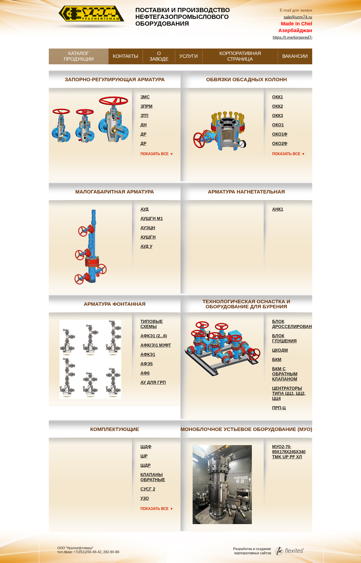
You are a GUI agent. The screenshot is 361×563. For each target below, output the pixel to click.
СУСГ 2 (147, 489)
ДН (143, 124)
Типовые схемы (151, 324)
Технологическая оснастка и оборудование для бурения (246, 304)
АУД (144, 209)
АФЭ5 (146, 363)
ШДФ (145, 446)
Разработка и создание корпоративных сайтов (252, 551)
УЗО (144, 498)
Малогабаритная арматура (114, 191)
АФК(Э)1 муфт (155, 345)
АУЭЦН (147, 227)
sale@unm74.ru (298, 17)
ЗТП (144, 115)
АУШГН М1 (151, 218)
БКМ (276, 359)
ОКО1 (278, 124)
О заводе (158, 56)
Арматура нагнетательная (246, 191)
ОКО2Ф (279, 143)
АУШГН (148, 237)
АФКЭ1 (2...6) (153, 335)
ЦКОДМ (280, 350)
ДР (143, 134)
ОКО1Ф (279, 134)
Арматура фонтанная (115, 304)
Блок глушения (284, 338)
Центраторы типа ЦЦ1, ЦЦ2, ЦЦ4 (288, 393)
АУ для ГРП (153, 382)
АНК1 (277, 209)
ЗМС (145, 96)
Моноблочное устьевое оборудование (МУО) (246, 429)
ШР (144, 456)
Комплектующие (114, 429)
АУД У (146, 246)
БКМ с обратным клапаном (285, 373)
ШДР (145, 465)
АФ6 (144, 373)
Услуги (188, 56)
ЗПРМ (146, 106)
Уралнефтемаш (91, 17)
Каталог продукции (79, 56)
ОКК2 (277, 106)
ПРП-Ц (279, 407)
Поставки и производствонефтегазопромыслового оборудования (182, 16)
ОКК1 (277, 96)
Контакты (125, 56)
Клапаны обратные (152, 477)
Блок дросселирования (295, 324)
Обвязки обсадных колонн (246, 79)
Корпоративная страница (240, 56)
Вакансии (295, 56)
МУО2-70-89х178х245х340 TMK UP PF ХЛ (288, 451)
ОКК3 (277, 115)
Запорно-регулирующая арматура (115, 79)
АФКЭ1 (147, 354)
